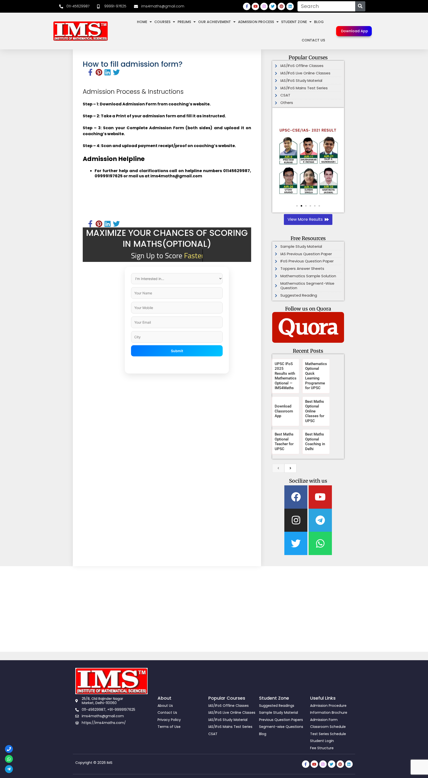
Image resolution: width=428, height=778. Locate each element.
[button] (280, 160)
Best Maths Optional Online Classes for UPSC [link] (314, 411)
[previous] (278, 468)
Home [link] (142, 21)
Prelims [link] (184, 21)
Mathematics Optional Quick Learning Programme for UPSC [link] (316, 376)
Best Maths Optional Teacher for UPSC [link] (284, 441)
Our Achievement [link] (214, 21)
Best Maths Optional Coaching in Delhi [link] (315, 441)
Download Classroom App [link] (284, 411)
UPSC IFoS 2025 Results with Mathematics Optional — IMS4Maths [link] (285, 376)
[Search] (360, 6)
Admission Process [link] (256, 21)
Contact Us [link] (313, 40)
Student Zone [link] (294, 21)
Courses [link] (162, 21)
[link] (74, 6)
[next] (290, 468)
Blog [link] (319, 21)
